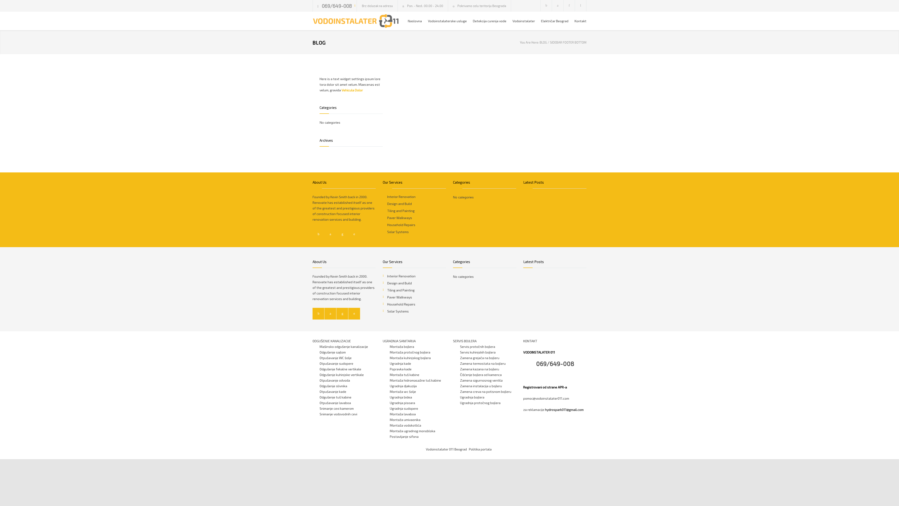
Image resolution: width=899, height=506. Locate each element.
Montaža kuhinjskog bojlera (410, 358)
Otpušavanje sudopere (336, 363)
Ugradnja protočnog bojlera (480, 403)
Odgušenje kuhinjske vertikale (342, 375)
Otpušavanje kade (333, 392)
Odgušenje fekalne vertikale (340, 369)
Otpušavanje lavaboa (335, 403)
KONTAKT (530, 341)
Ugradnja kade (400, 363)
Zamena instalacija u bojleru (481, 386)
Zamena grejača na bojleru (479, 358)
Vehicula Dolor (352, 90)
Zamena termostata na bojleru (483, 363)
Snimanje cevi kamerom (337, 408)
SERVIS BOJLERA (465, 341)
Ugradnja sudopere (404, 408)
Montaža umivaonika (405, 420)
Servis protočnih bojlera (477, 347)
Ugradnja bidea (401, 397)
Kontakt (580, 21)
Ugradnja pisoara (402, 403)
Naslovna (415, 21)
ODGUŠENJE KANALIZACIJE (332, 341)
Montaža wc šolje (403, 392)
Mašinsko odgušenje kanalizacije (344, 347)
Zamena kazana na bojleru (479, 369)
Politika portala (480, 449)
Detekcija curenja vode (489, 21)
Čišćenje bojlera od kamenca (481, 375)
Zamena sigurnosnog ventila (481, 380)
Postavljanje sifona (404, 437)
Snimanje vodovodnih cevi (338, 414)
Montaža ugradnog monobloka (412, 431)
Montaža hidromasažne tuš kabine (415, 380)
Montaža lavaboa (403, 414)
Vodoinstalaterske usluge (447, 21)
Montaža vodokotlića (405, 425)
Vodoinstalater (523, 21)
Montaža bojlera (402, 347)
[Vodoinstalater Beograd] (356, 21)
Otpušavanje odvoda (335, 380)
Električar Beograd (554, 21)
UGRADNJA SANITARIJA (399, 341)
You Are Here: (529, 42)
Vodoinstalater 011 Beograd (446, 449)
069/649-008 (337, 6)
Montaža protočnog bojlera (410, 352)
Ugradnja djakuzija (403, 386)
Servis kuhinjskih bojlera (478, 352)
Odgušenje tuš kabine (335, 397)
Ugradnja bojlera (472, 397)
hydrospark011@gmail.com (564, 410)
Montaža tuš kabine (404, 375)
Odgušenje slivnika (333, 386)
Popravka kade (401, 369)
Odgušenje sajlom (333, 352)
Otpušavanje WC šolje (336, 358)
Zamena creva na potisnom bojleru (485, 392)
